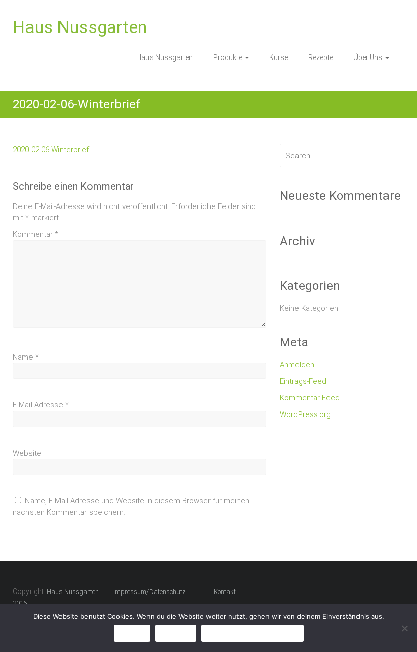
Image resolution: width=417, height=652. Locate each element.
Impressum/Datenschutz (149, 592)
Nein (176, 633)
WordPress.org (305, 414)
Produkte (227, 57)
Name (26, 357)
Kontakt (225, 592)
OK (132, 633)
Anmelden (297, 364)
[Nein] (404, 628)
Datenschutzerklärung (252, 633)
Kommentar (35, 234)
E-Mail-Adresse (41, 404)
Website (27, 453)
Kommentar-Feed (310, 397)
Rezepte (320, 57)
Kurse (278, 57)
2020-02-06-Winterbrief (51, 149)
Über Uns (367, 57)
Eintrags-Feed (303, 381)
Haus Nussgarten (80, 27)
